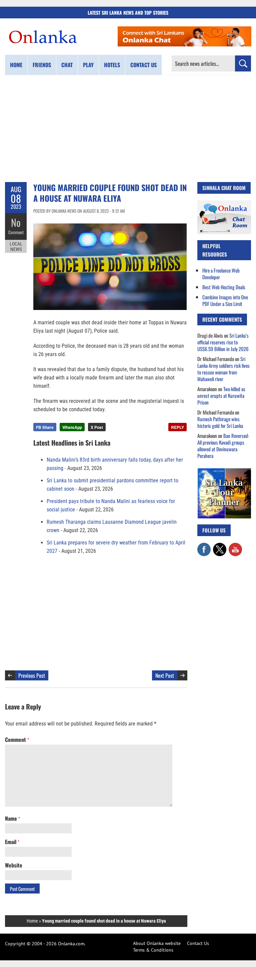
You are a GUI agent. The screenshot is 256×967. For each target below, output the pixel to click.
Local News (16, 246)
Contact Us (198, 943)
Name (12, 818)
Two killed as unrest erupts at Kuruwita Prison (221, 395)
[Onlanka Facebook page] (204, 546)
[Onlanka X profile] (219, 546)
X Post (97, 427)
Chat (67, 65)
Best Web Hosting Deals (223, 287)
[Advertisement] (128, 128)
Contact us (143, 65)
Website (13, 865)
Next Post (164, 675)
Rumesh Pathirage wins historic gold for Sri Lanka (220, 422)
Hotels (112, 65)
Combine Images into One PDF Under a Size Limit (225, 300)
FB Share (45, 427)
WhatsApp (72, 427)
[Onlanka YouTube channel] (235, 546)
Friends (42, 65)
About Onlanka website (157, 943)
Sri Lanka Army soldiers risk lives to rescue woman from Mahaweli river (223, 368)
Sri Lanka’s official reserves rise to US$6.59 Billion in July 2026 (223, 342)
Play (88, 65)
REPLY (177, 427)
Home (16, 65)
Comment (16, 232)
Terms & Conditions (153, 950)
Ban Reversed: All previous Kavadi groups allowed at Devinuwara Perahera (223, 445)
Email (12, 842)
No (16, 222)
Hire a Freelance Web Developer (221, 274)
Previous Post (31, 675)
